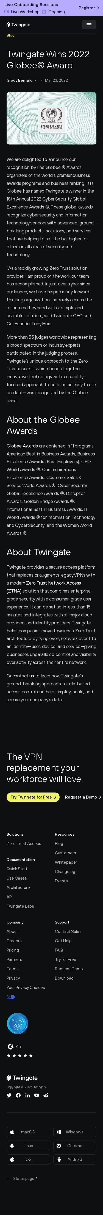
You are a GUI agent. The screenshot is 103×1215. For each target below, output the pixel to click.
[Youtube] (36, 1095)
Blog (11, 35)
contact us (23, 676)
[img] (18, 24)
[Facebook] (18, 1095)
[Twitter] (9, 1095)
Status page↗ (25, 1178)
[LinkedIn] (27, 1095)
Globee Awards (22, 446)
